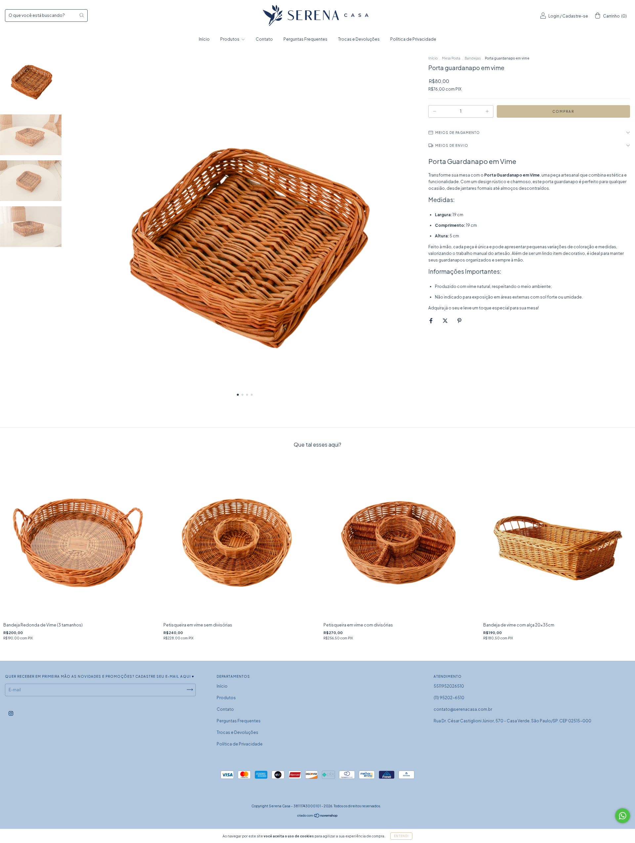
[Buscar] (81, 15)
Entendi (401, 836)
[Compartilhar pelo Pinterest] (459, 320)
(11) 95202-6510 (449, 697)
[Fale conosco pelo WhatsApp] (622, 815)
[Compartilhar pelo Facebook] (431, 320)
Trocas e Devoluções (359, 39)
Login (553, 16)
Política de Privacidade (413, 39)
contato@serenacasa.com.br (463, 709)
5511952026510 (449, 686)
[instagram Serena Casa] (11, 713)
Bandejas (473, 58)
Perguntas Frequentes (305, 39)
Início (204, 39)
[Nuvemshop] (317, 816)
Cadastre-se (575, 16)
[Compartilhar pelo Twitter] (445, 320)
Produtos (230, 39)
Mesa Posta (451, 58)
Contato (264, 39)
